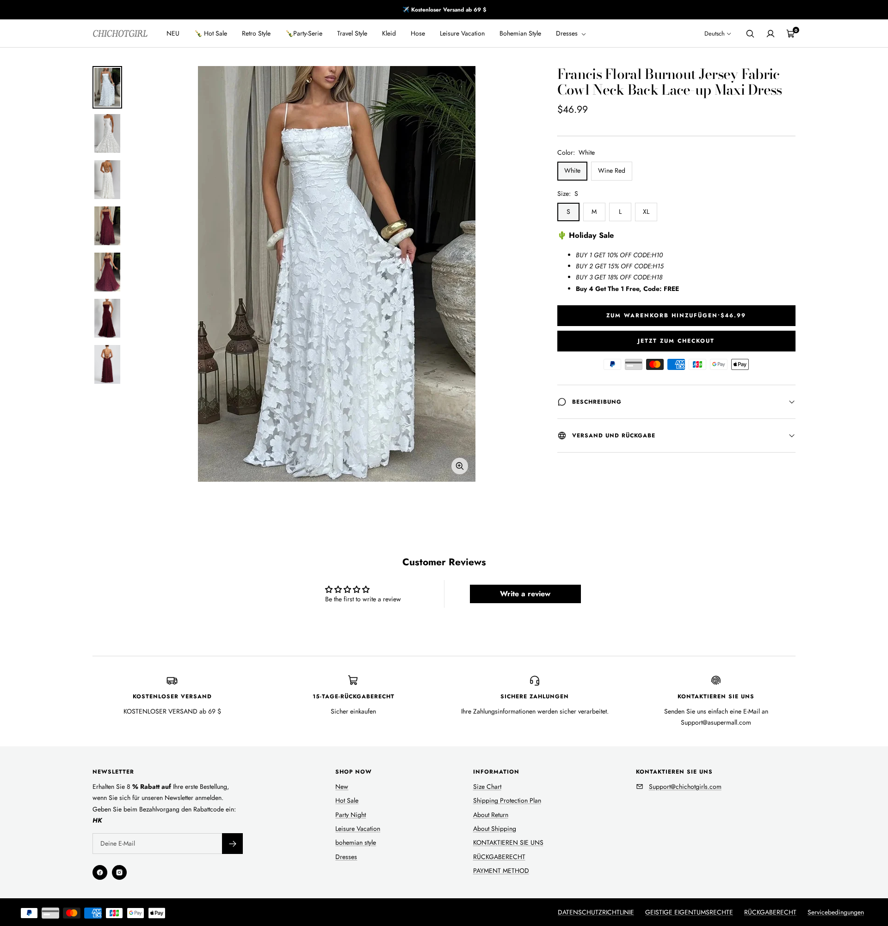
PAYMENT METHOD (501, 870)
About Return (490, 814)
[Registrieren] (232, 843)
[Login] (770, 33)
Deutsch (714, 33)
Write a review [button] (525, 593)
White (572, 170)
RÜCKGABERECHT (499, 856)
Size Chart (487, 786)
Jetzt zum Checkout (676, 341)
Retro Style (256, 33)
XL (646, 211)
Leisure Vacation (462, 33)
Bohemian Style (520, 33)
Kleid (389, 33)
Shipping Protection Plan (507, 800)
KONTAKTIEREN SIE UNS (508, 842)
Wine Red (611, 170)
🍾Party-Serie (303, 33)
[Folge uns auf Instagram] (119, 872)
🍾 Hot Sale (210, 33)
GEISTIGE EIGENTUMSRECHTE (689, 912)
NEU (172, 33)
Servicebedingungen (836, 912)
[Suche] (750, 33)
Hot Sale (346, 800)
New (341, 786)
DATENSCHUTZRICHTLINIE (596, 912)
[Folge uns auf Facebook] (99, 872)
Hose (418, 33)
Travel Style (352, 33)
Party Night (350, 814)
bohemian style (355, 842)
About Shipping (494, 828)
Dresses (568, 33)
